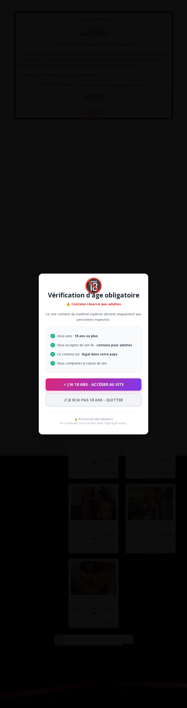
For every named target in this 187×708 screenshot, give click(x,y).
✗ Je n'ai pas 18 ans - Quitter (93, 400)
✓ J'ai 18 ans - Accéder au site (93, 384)
